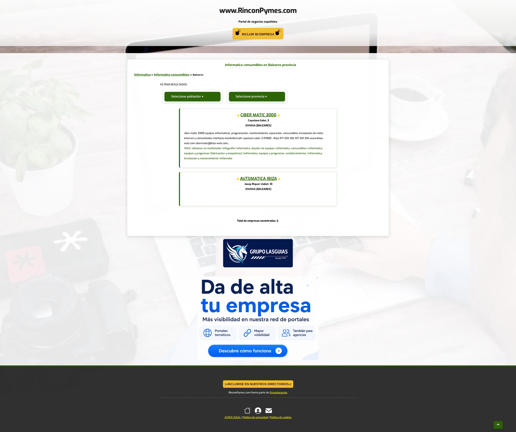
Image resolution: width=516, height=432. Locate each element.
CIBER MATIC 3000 (258, 115)
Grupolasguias (278, 392)
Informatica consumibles (171, 75)
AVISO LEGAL (233, 417)
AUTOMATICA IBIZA (258, 178)
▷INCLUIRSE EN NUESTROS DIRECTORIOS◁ (258, 384)
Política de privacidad (255, 417)
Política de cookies (281, 417)
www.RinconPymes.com (257, 10)
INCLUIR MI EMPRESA (258, 34)
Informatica (142, 75)
